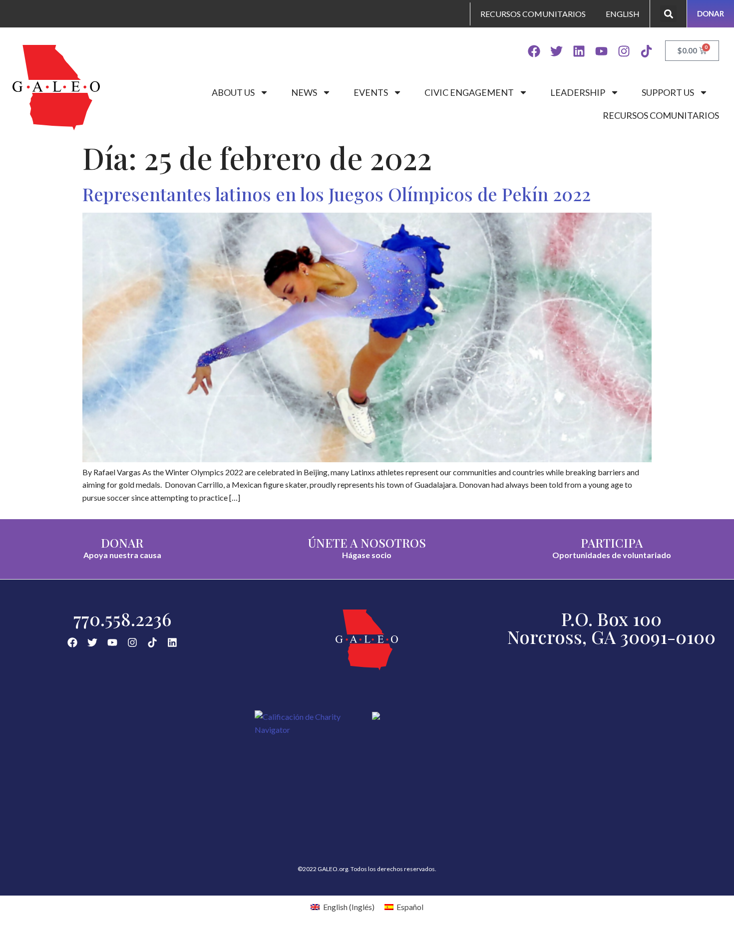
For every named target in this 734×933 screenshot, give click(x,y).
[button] (668, 13)
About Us (233, 92)
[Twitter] (556, 51)
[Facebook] (534, 51)
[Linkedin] (579, 51)
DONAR (122, 543)
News (304, 92)
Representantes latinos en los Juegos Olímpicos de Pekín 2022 (336, 194)
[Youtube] (601, 51)
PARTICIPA (612, 543)
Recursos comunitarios (661, 115)
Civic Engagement (469, 92)
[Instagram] (624, 51)
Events (371, 92)
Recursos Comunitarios (533, 13)
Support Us (668, 92)
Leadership (577, 92)
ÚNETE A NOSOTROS (367, 543)
